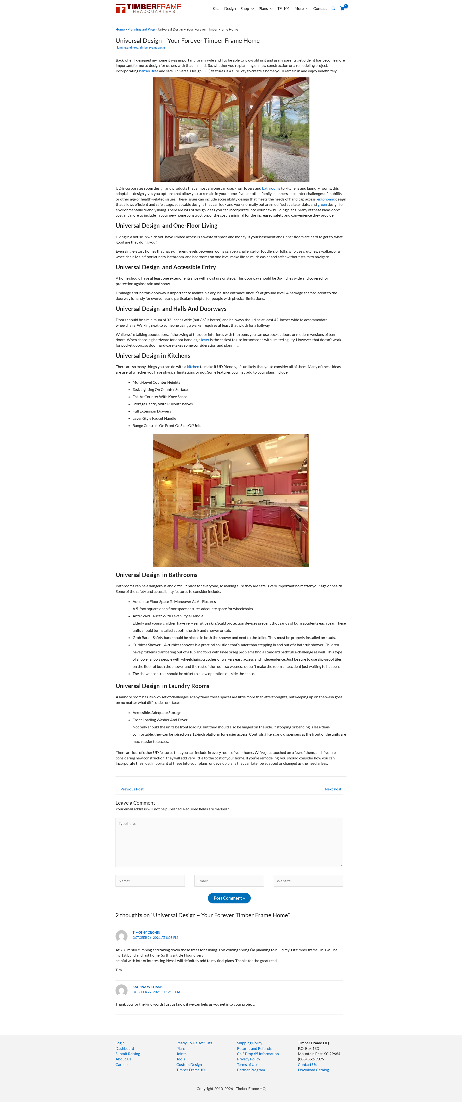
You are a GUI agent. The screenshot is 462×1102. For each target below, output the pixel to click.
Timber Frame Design (153, 47)
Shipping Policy (249, 1042)
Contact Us (307, 1064)
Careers (122, 1064)
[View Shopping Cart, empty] (342, 8)
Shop (245, 8)
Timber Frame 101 (191, 1069)
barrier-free (148, 71)
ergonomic (326, 199)
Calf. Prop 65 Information (258, 1053)
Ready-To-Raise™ (190, 1042)
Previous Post (130, 789)
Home (120, 29)
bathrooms (271, 188)
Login (120, 1042)
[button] (333, 8)
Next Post (335, 789)
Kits (216, 8)
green (322, 204)
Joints (181, 1053)
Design (230, 8)
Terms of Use (247, 1064)
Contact (320, 8)
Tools (180, 1059)
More (299, 8)
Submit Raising (128, 1053)
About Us (123, 1059)
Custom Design (189, 1064)
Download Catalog (313, 1069)
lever (205, 339)
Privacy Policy (248, 1059)
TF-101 (283, 8)
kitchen (193, 366)
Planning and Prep (141, 29)
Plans (263, 8)
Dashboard (125, 1048)
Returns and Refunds (254, 1048)
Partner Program (251, 1069)
